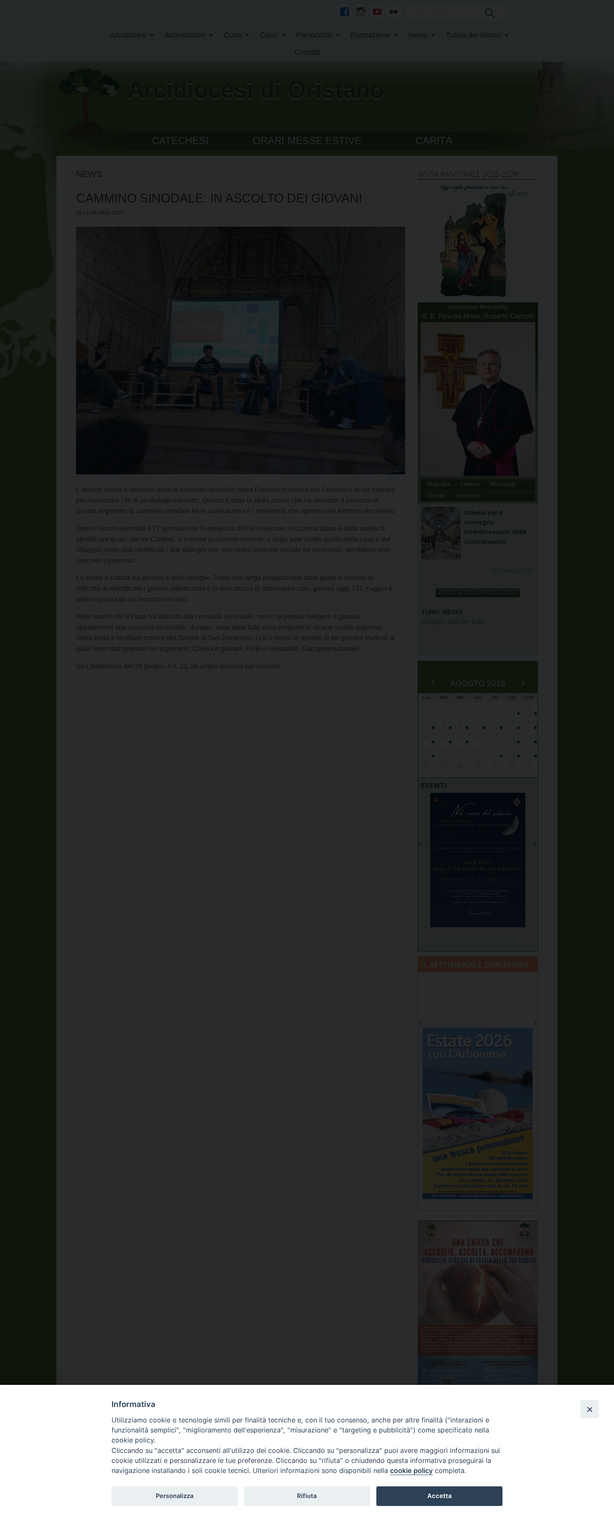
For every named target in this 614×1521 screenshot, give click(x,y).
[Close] (590, 1409)
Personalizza (174, 1496)
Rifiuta (307, 1496)
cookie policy (411, 1470)
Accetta (439, 1496)
